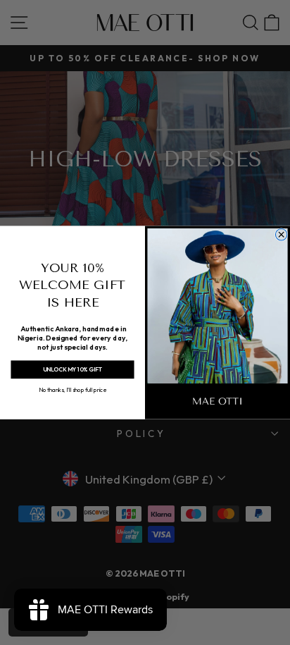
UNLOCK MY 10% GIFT (72, 369)
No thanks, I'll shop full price (72, 389)
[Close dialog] (280, 234)
